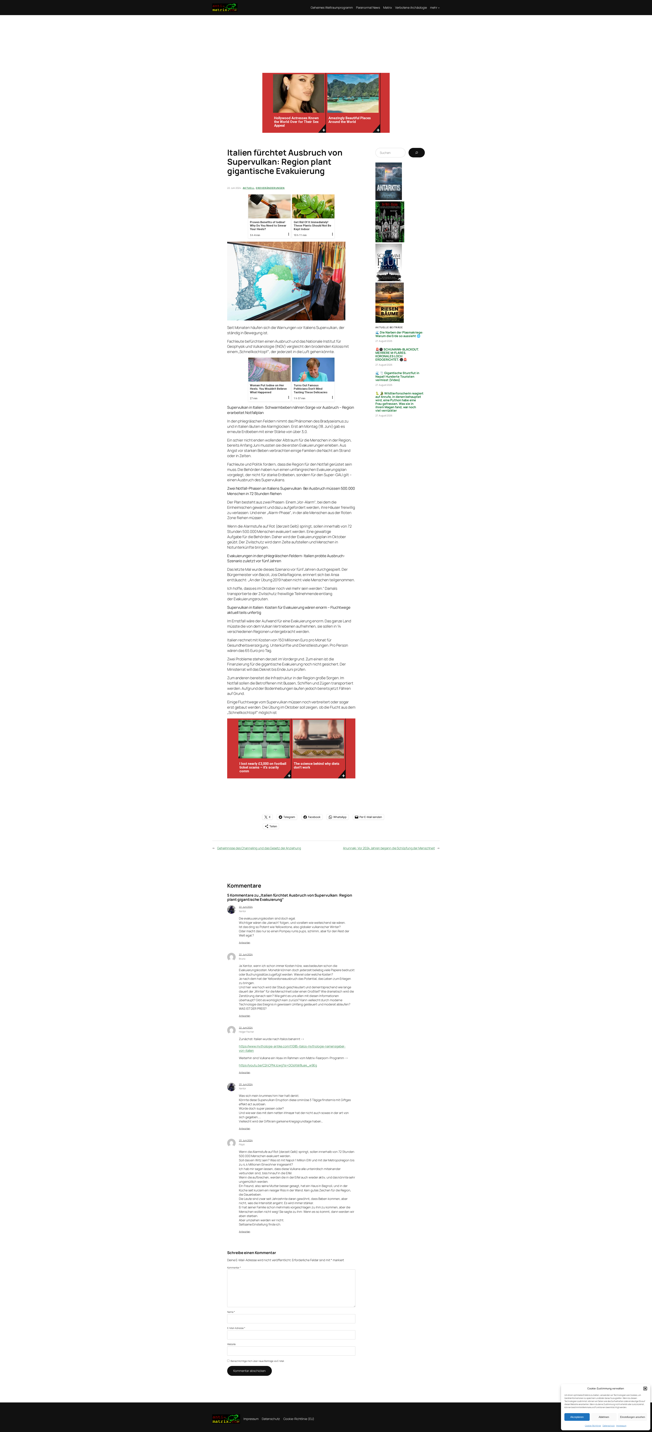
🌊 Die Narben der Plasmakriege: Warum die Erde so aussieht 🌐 (399, 334)
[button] (645, 1388)
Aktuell (248, 188)
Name (231, 1311)
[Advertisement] (326, 40)
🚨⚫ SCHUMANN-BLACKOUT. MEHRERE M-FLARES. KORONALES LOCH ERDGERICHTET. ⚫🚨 (397, 354)
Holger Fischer (246, 1031)
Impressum (621, 1425)
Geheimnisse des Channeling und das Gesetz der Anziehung (259, 848)
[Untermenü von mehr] (439, 7)
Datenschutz (609, 1425)
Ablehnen (604, 1417)
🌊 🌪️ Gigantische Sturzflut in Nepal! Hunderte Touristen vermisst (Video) (397, 376)
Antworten (244, 942)
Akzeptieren (577, 1417)
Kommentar (234, 1267)
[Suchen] (417, 152)
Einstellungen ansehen (632, 1417)
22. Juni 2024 (246, 906)
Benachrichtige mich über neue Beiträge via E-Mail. (257, 1361)
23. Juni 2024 (246, 1084)
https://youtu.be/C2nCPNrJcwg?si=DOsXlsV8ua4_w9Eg (278, 1065)
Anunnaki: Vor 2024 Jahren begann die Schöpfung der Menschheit (389, 848)
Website (231, 1344)
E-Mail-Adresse (236, 1328)
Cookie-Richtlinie (593, 1425)
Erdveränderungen (270, 188)
